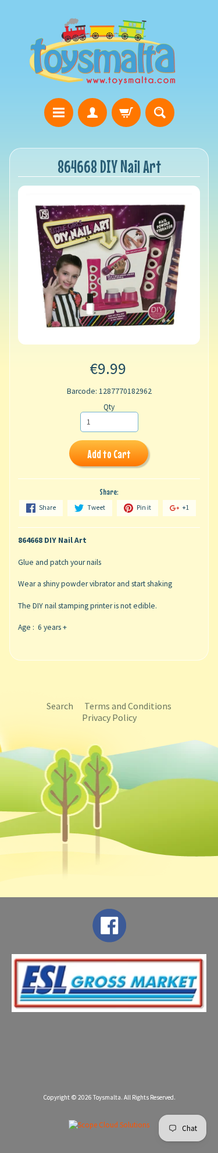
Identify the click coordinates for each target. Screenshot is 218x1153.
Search (60, 706)
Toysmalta (107, 1097)
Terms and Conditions (127, 706)
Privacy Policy (109, 717)
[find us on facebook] (109, 936)
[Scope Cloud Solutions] (109, 1125)
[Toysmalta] (102, 50)
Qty (109, 407)
